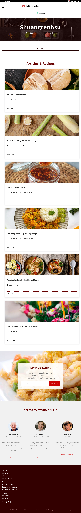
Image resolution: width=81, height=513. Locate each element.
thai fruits (13, 100)
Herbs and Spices (15, 146)
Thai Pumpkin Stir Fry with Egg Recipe (22, 234)
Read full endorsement (13, 457)
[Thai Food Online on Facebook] (3, 502)
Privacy (69, 510)
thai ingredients (27, 192)
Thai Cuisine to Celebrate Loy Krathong (22, 326)
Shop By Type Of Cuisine (9, 487)
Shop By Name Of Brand (9, 489)
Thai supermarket (7, 482)
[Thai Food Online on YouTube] (9, 502)
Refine (40, 49)
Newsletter (5, 496)
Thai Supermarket (33, 33)
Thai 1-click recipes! (7, 484)
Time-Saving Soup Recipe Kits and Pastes (23, 280)
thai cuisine (13, 192)
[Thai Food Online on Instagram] (7, 502)
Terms (63, 510)
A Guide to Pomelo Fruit (16, 94)
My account (5, 493)
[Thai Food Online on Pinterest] (5, 502)
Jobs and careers (7, 478)
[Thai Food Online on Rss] (11, 502)
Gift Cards (5, 498)
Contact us (5, 473)
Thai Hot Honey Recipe (16, 187)
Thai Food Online (24, 510)
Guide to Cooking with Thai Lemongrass (23, 141)
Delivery (4, 476)
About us (4, 471)
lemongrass (29, 146)
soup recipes (13, 285)
